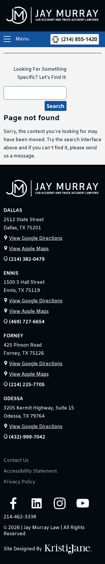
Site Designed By (23, 549)
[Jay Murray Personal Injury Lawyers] (53, 190)
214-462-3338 (20, 517)
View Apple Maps (29, 249)
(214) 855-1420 (79, 39)
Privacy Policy (19, 482)
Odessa (13, 399)
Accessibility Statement (30, 471)
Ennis (11, 273)
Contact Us (16, 461)
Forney (13, 336)
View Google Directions (35, 238)
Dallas (13, 210)
